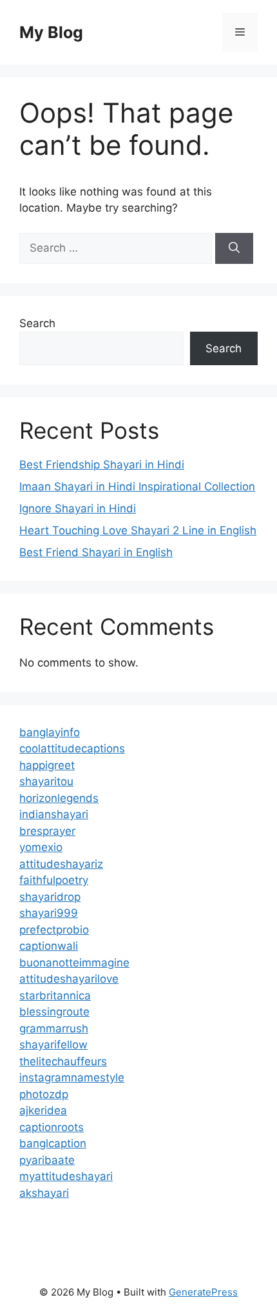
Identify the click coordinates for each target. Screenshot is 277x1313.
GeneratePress (203, 1292)
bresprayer (47, 831)
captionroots (51, 1127)
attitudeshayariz (61, 863)
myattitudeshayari (66, 1176)
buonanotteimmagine (74, 962)
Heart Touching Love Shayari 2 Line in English (137, 530)
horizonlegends (59, 798)
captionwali (48, 945)
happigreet (47, 765)
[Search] (234, 248)
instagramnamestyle (71, 1077)
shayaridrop (50, 896)
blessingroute (54, 1011)
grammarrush (53, 1028)
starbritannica (55, 995)
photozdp (43, 1094)
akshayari (44, 1193)
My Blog (51, 32)
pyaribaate (47, 1160)
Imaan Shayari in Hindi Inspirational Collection (137, 486)
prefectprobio (54, 929)
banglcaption (52, 1143)
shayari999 (48, 913)
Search (37, 323)
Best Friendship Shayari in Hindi (101, 464)
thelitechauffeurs (63, 1061)
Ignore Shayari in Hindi (77, 508)
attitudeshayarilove (69, 978)
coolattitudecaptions (72, 748)
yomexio (40, 847)
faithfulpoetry (53, 880)
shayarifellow (53, 1044)
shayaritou (46, 781)
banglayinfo (49, 732)
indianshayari (53, 814)
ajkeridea (43, 1110)
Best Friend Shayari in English (96, 552)
